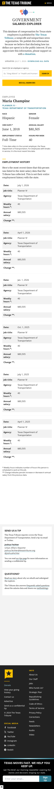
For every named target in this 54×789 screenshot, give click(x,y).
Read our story (11, 578)
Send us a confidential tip (14, 707)
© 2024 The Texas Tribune (12, 714)
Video (31, 734)
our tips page (21, 558)
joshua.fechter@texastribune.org (20, 550)
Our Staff (33, 679)
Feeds (31, 721)
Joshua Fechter (12, 544)
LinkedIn (11, 745)
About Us (33, 674)
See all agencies (27, 82)
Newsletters (34, 725)
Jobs (31, 683)
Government (27, 19)
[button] (27, 773)
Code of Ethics (35, 704)
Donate (7, 685)
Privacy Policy (35, 712)
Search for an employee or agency (15, 68)
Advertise (8, 701)
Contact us (9, 697)
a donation (29, 54)
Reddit (10, 749)
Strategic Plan (35, 692)
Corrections (34, 717)
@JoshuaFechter (12, 553)
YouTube (11, 736)
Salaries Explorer (27, 24)
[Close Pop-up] (1, 787)
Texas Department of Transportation (24, 108)
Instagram (12, 741)
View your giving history (11, 691)
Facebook (11, 727)
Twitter (10, 732)
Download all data (38, 61)
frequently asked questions (38, 585)
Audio (31, 730)
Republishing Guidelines (35, 698)
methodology (42, 588)
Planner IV (8, 105)
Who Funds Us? (36, 688)
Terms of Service (36, 708)
